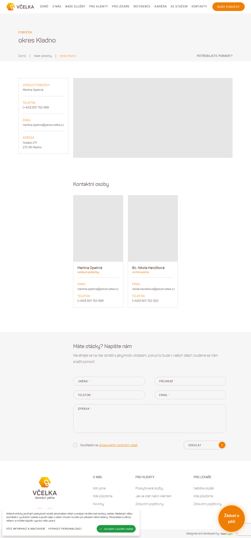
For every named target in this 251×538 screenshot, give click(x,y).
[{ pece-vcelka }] (20, 7)
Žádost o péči (231, 518)
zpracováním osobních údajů (118, 445)
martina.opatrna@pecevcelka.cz (43, 125)
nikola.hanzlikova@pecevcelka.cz (153, 289)
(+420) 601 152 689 (36, 107)
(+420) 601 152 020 (145, 301)
